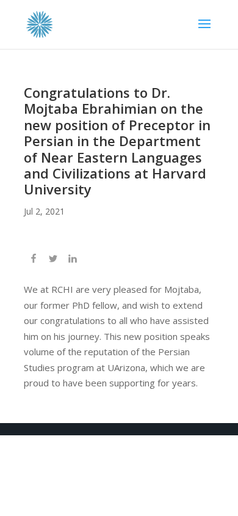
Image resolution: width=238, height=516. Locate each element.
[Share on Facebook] (33, 260)
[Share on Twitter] (53, 260)
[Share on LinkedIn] (72, 260)
